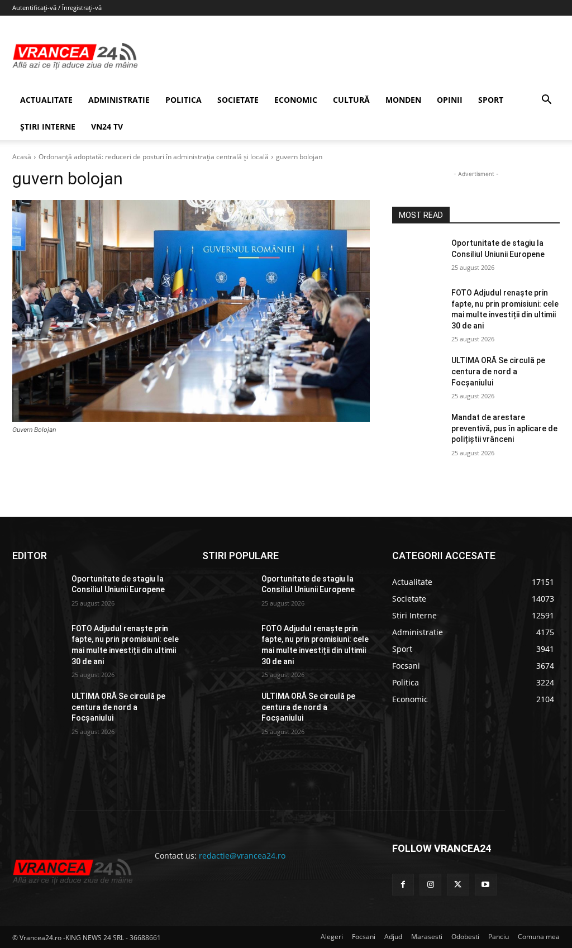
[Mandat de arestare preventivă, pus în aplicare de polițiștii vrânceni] (417, 429)
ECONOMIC (295, 99)
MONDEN (403, 99)
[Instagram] (430, 884)
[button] (546, 101)
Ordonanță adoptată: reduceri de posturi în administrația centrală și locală (154, 156)
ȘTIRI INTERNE (47, 126)
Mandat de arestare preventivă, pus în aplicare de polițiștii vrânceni (504, 428)
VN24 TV (107, 126)
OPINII (450, 99)
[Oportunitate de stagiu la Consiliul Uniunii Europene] (417, 255)
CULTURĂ (351, 99)
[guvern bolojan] (191, 311)
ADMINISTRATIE (119, 99)
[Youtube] (486, 884)
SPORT (490, 99)
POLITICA (183, 99)
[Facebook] (403, 884)
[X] (458, 884)
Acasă (21, 156)
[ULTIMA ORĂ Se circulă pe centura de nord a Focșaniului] (417, 372)
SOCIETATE (238, 99)
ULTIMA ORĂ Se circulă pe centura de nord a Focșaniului (498, 371)
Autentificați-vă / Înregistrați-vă (57, 7)
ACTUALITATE (46, 99)
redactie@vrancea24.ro (242, 855)
